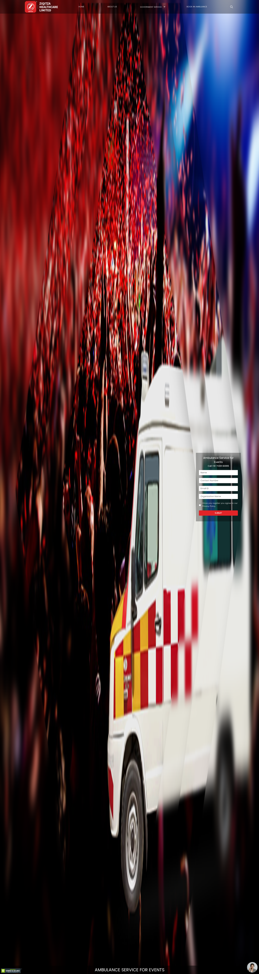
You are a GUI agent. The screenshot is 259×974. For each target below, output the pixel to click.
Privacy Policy (208, 506)
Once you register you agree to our (220, 505)
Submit (218, 512)
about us (112, 6)
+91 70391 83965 (220, 465)
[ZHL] (42, 7)
